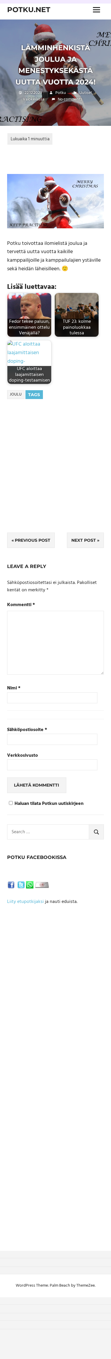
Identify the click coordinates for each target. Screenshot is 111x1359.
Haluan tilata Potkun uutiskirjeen (49, 804)
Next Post (83, 540)
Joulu (16, 394)
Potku (60, 92)
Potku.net (28, 9)
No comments (70, 99)
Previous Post (32, 540)
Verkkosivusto (22, 755)
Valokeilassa (33, 99)
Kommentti (21, 605)
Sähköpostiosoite (27, 730)
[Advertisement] (55, 474)
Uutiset (85, 92)
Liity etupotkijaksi (25, 902)
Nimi (13, 688)
